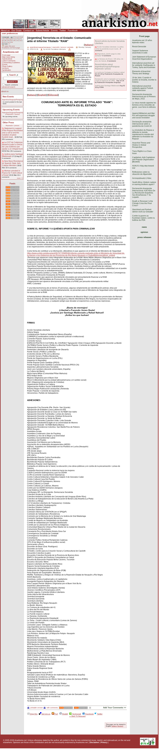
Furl (56, 714)
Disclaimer (94, 742)
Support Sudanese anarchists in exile (140, 52)
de (5, 40)
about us (5, 91)
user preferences (10, 33)
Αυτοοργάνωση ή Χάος (141, 178)
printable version (36, 708)
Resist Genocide (139, 46)
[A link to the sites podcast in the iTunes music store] (12, 218)
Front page (6, 55)
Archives (5, 68)
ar (20, 39)
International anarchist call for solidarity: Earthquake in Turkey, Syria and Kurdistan (143, 65)
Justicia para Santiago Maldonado (107, 85)
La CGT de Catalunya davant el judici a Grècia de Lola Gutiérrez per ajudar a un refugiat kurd (12, 145)
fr (14, 37)
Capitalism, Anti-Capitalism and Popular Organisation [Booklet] (143, 159)
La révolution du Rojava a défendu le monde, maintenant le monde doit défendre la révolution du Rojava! (143, 134)
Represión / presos (13, 114)
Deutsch (120, 726)
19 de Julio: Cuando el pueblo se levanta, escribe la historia (144, 80)
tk (3, 39)
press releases (144, 237)
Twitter (62, 30)
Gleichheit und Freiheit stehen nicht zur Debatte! (142, 210)
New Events (8, 96)
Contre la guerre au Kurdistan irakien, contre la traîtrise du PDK (143, 218)
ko (12, 42)
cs (17, 40)
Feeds (12, 183)
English (42, 95)
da (3, 42)
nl (17, 39)
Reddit (65, 714)
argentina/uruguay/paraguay (40, 47)
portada (70, 47)
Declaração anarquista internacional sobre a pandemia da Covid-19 (142, 124)
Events (54, 30)
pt (22, 37)
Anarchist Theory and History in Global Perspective (141, 145)
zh (14, 40)
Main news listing (8, 57)
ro (6, 42)
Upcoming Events (11, 110)
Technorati (76, 714)
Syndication (6, 70)
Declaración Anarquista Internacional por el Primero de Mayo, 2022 (144, 96)
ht (8, 40)
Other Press (8, 122)
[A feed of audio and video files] (12, 199)
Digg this (33, 714)
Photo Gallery (7, 66)
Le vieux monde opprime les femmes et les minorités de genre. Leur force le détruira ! (144, 106)
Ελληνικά (53, 95)
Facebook (73, 30)
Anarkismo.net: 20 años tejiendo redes (142, 41)
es (17, 37)
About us (5, 30)
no (14, 39)
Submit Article (42, 30)
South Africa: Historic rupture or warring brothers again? (144, 183)
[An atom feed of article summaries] (12, 187)
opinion (144, 232)
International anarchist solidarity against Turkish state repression (142, 88)
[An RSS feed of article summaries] (12, 201)
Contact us (28, 30)
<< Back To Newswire (77, 716)
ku (11, 40)
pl (2, 40)
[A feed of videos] (12, 193)
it (19, 37)
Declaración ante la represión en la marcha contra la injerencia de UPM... (110, 79)
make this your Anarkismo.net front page (11, 47)
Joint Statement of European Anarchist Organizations (144, 58)
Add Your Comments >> (114, 707)
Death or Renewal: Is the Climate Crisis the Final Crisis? (142, 203)
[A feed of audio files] (12, 196)
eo (9, 42)
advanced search (8, 87)
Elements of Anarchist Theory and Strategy (141, 72)
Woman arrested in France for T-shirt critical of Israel (12, 173)
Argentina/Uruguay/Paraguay (12, 99)
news (144, 227)
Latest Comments (8, 61)
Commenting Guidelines (11, 62)
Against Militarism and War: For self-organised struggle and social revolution (143, 115)
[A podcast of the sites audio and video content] (12, 215)
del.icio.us (45, 714)
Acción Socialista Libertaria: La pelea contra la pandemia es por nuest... (109, 48)
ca (20, 40)
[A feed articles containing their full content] (12, 204)
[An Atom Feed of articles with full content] (12, 190)
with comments (52, 708)
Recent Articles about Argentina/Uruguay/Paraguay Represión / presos (107, 66)
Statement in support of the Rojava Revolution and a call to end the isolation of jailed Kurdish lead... (12, 132)
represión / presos (59, 47)
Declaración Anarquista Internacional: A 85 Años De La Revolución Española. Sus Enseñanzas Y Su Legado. (143, 192)
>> (9, 44)
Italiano (89, 44)
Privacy (104, 742)
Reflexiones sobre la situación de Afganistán (142, 173)
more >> (20, 178)
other (7, 39)
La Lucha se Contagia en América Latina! (110, 72)
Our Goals (16, 30)
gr (11, 39)
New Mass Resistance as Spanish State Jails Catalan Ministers (12, 163)
